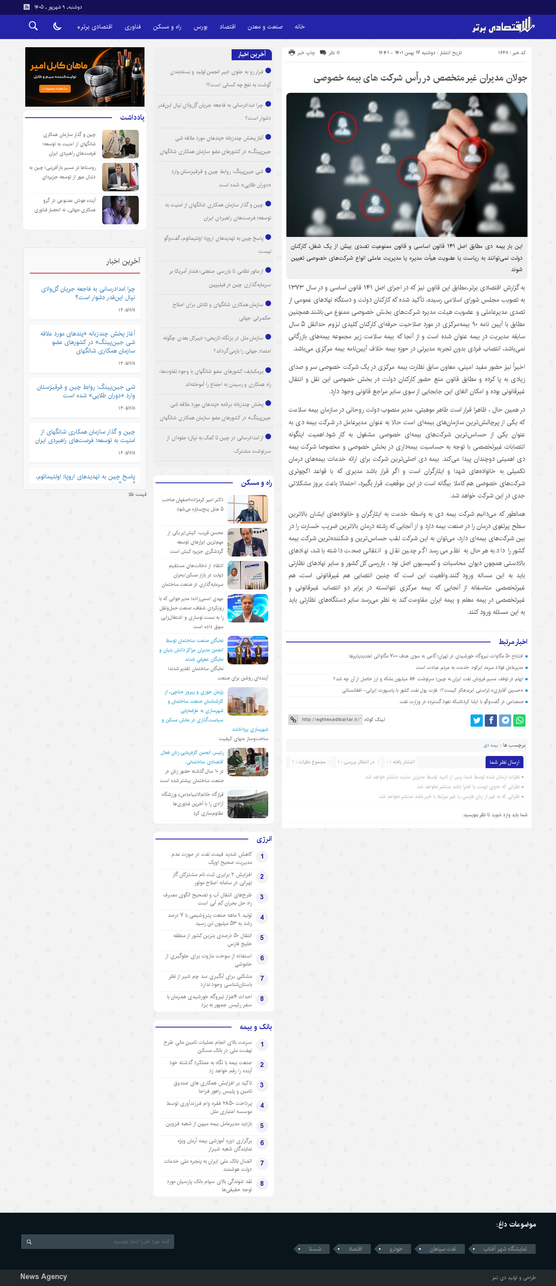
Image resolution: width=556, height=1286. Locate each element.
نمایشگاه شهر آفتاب (505, 1249)
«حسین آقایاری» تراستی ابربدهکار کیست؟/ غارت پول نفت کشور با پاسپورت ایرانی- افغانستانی (433, 690)
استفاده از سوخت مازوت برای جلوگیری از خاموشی (208, 959)
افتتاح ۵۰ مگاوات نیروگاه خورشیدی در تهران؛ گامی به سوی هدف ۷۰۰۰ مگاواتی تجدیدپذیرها (436, 656)
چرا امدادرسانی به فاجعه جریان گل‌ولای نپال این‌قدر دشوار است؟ (88, 293)
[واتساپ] (519, 720)
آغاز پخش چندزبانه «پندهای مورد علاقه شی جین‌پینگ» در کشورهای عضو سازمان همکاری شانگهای (87, 342)
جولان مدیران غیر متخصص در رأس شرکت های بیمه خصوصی (420, 77)
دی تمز (499, 1278)
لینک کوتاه (374, 719)
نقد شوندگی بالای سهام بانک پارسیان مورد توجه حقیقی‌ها (209, 1185)
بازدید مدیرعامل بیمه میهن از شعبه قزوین (209, 1123)
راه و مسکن (167, 27)
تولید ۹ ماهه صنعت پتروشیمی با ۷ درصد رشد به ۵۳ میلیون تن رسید (210, 919)
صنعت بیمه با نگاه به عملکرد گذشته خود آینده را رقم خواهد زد (210, 1066)
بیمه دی (491, 745)
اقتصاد (228, 27)
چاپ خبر (306, 53)
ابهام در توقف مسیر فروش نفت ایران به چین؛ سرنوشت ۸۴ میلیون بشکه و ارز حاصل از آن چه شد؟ (428, 679)
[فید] (26, 6)
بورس (201, 27)
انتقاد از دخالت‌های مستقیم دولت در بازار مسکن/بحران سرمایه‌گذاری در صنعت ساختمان (192, 575)
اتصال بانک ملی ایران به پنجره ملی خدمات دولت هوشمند (208, 1165)
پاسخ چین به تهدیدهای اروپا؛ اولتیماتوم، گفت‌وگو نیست (85, 480)
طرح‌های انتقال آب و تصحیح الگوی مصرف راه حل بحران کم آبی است (207, 898)
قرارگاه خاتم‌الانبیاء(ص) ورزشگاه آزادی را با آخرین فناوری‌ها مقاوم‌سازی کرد (192, 804)
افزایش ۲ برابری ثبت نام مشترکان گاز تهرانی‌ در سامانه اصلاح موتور (212, 878)
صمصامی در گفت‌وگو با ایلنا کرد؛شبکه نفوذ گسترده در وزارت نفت (461, 701)
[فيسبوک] (491, 720)
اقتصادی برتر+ (94, 27)
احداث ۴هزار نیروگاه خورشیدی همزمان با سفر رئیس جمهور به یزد (209, 1000)
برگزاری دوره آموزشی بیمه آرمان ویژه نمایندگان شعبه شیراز (214, 1144)
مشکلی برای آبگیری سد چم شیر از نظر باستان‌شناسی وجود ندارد (210, 980)
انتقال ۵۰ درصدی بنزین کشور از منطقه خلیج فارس (212, 939)
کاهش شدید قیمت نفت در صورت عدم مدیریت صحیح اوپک (211, 858)
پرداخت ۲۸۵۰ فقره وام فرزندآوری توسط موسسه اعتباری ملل (209, 1107)
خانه (300, 27)
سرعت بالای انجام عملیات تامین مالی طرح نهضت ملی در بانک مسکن (208, 1046)
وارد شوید (501, 815)
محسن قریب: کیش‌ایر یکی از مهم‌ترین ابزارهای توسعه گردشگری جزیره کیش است (195, 542)
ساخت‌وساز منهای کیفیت (243, 739)
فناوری (133, 27)
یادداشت (132, 117)
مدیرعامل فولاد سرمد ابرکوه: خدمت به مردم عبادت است (469, 667)
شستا (315, 1249)
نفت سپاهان (443, 1249)
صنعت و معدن (265, 27)
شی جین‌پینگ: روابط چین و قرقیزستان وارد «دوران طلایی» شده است (86, 391)
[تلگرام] (505, 720)
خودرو (396, 1249)
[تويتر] (477, 720)
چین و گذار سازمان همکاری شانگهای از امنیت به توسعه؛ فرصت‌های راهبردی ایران (69, 144)
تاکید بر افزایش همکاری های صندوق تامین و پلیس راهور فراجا (213, 1086)
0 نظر (334, 53)
